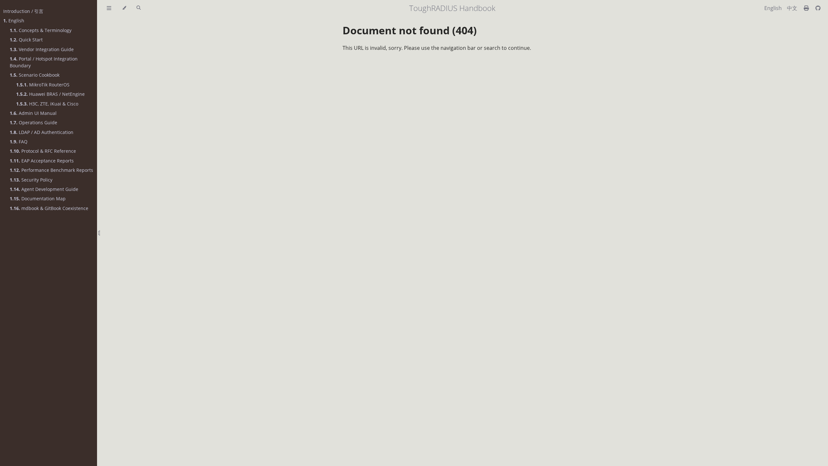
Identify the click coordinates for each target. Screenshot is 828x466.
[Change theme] (124, 8)
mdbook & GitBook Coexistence (49, 208)
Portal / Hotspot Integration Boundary (44, 62)
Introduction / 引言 (23, 11)
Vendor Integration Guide (42, 49)
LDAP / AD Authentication (41, 132)
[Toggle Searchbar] (138, 8)
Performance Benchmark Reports (51, 170)
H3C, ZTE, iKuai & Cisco (47, 104)
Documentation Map (38, 198)
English (13, 20)
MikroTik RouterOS (43, 85)
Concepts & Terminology (40, 30)
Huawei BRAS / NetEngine (50, 94)
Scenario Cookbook (35, 75)
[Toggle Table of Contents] (109, 8)
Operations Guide (33, 122)
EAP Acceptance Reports (42, 161)
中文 (792, 8)
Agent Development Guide (44, 189)
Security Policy (31, 180)
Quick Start (26, 40)
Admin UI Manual (33, 113)
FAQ (18, 142)
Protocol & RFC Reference (43, 151)
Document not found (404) (410, 30)
